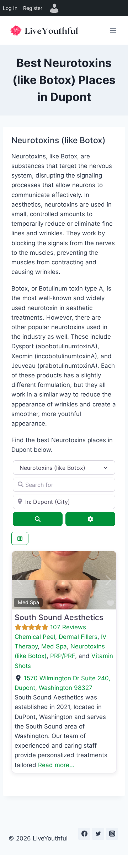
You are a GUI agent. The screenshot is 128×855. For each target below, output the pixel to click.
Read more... (56, 765)
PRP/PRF (62, 655)
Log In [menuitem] (10, 8)
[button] (19, 580)
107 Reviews (68, 627)
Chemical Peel (35, 636)
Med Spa (28, 602)
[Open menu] (112, 30)
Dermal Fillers (78, 636)
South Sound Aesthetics (59, 617)
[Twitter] (98, 834)
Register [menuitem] (32, 8)
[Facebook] (84, 834)
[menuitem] (54, 8)
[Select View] (19, 538)
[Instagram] (112, 834)
